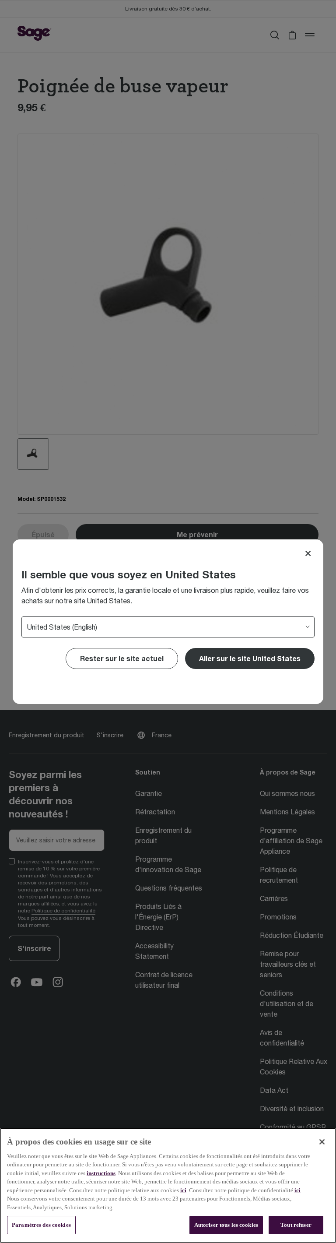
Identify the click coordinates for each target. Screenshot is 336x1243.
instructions (101, 1173)
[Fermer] (322, 1141)
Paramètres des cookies (41, 1225)
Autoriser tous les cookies (226, 1225)
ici (183, 1190)
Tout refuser (296, 1225)
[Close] (308, 553)
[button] (250, 658)
